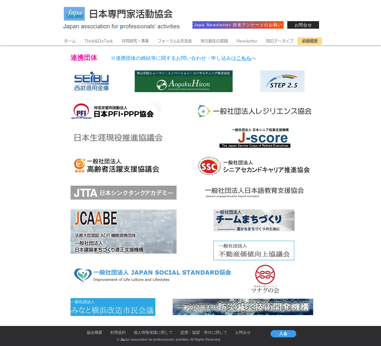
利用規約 (118, 332)
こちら (243, 58)
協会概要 (94, 332)
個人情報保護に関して (153, 332)
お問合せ (243, 332)
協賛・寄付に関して (209, 332)
